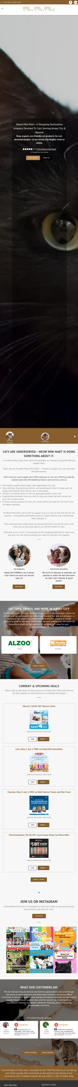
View (32, 739)
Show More (25, 1035)
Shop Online (33, 158)
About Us (46, 158)
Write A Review (48, 1052)
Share (42, 739)
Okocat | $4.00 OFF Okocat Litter (39, 706)
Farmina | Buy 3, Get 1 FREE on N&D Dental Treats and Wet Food (39, 792)
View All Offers (38, 879)
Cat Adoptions (45, 442)
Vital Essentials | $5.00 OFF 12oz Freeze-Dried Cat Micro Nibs (39, 834)
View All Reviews (31, 1052)
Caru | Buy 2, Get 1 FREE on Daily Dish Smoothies (39, 749)
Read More (19, 587)
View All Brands (39, 666)
